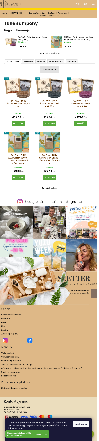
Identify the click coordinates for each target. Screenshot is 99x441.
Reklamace (62, 13)
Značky (4, 330)
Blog (3, 326)
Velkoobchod (54, 15)
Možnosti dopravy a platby (14, 388)
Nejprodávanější (56, 61)
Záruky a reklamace (10, 372)
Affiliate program (9, 334)
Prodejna (5, 318)
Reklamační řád (8, 376)
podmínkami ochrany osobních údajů (76, 294)
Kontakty (51, 13)
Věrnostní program (10, 357)
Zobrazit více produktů (49, 53)
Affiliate (43, 15)
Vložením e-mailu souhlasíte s (76, 293)
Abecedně (71, 61)
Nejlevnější (28, 61)
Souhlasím (81, 424)
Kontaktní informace (11, 314)
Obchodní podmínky (37, 13)
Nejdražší (41, 61)
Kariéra (4, 322)
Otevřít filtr (49, 69)
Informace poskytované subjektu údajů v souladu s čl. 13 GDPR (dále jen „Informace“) (41, 368)
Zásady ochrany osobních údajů (16, 364)
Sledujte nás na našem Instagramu (53, 202)
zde (21, 428)
